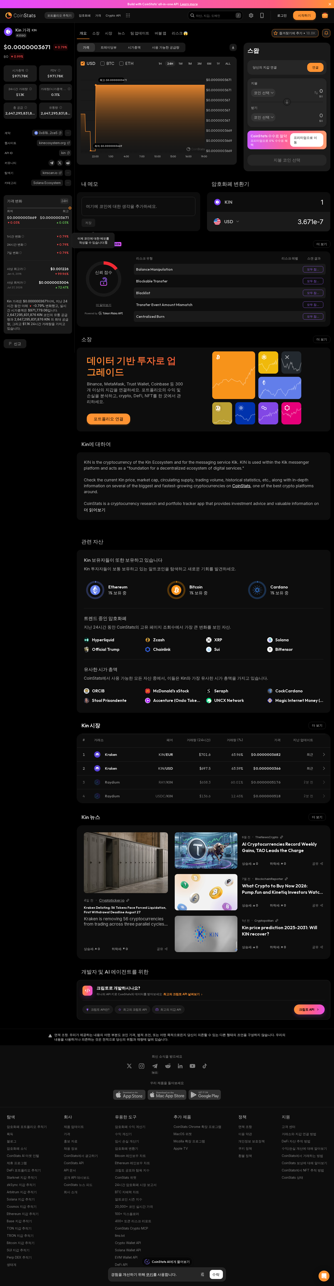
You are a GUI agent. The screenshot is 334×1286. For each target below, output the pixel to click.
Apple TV (181, 1148)
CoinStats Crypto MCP (131, 1228)
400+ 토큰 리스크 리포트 (133, 1221)
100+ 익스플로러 (127, 1214)
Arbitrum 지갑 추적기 (22, 1192)
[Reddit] (68, 163)
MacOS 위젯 (183, 1134)
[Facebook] (204, 1068)
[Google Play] (205, 1095)
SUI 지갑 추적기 (18, 1250)
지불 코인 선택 (287, 160)
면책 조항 (245, 1127)
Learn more (189, 4)
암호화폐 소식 (17, 1148)
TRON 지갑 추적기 (20, 1235)
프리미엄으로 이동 (305, 140)
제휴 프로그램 (17, 1163)
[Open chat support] (324, 1276)
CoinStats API (74, 1163)
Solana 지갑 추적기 (21, 1199)
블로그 (11, 1141)
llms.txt (120, 1235)
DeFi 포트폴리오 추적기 (24, 1170)
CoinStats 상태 (292, 1177)
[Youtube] (192, 1068)
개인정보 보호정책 (251, 1141)
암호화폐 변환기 (126, 1148)
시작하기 (304, 15)
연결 (315, 67)
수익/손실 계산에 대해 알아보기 (304, 1148)
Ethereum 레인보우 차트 (132, 1163)
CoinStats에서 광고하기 (81, 1156)
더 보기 (322, 244)
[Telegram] (51, 163)
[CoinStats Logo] (20, 15)
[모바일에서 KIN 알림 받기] (326, 33)
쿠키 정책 (245, 1148)
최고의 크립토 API (135, 1009)
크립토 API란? (100, 1009)
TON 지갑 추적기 (19, 1228)
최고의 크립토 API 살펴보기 (181, 994)
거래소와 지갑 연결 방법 (299, 1134)
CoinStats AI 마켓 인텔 (23, 1156)
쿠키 (149, 1274)
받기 (254, 108)
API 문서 (70, 1170)
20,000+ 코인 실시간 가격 (134, 1206)
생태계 (11, 1264)
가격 (67, 1134)
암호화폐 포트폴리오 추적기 (27, 1127)
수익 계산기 (123, 1134)
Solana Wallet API (128, 1250)
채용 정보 (70, 1148)
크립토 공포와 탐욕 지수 (132, 1170)
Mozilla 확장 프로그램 (189, 1141)
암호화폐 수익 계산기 (130, 1127)
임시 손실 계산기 (127, 1141)
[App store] (129, 1095)
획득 (10, 1134)
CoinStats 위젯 (125, 1177)
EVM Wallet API (126, 1257)
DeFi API (121, 1264)
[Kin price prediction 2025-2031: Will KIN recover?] (206, 934)
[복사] (60, 133)
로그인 (282, 15)
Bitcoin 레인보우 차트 (130, 1156)
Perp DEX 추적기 (19, 1257)
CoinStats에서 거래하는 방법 (302, 1156)
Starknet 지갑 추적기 (22, 1177)
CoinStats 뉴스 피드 (78, 1185)
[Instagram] (141, 1068)
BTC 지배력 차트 (127, 1192)
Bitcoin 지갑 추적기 (21, 1243)
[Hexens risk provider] (104, 313)
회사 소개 (70, 1192)
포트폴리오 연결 (108, 418)
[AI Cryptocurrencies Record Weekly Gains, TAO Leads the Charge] (206, 850)
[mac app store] (167, 1095)
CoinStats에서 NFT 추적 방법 (303, 1170)
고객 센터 (288, 1127)
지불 (254, 83)
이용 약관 (245, 1134)
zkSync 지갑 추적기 (21, 1185)
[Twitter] (60, 163)
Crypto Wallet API (128, 1243)
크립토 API (306, 1009)
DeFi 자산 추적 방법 (296, 1141)
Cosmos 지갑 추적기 (22, 1206)
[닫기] (327, 4)
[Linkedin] (180, 1068)
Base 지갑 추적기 (19, 1221)
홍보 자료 (70, 1141)
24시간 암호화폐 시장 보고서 (136, 1185)
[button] (60, 133)
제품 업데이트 (74, 1127)
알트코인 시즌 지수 (128, 1199)
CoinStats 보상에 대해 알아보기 (304, 1163)
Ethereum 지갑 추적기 (23, 1214)
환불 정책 (245, 1156)
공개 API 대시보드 (77, 1177)
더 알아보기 (103, 305)
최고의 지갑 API (170, 1009)
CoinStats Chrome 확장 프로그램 (197, 1127)
